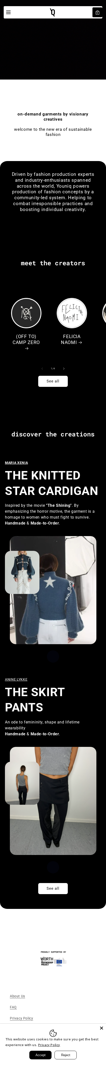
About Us (17, 996)
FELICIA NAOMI (71, 339)
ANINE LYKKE (16, 679)
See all (53, 381)
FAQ (13, 1007)
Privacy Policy (21, 1018)
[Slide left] (42, 368)
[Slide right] (63, 368)
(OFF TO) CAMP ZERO (26, 339)
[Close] (101, 1028)
